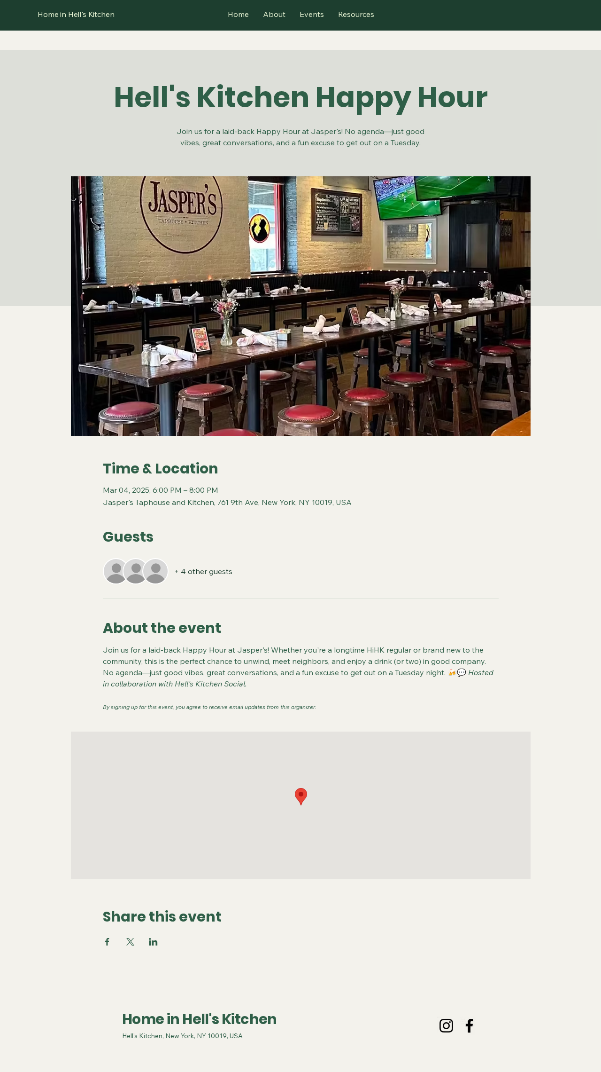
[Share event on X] (130, 942)
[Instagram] (446, 1026)
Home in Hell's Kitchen (199, 1019)
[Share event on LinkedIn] (153, 942)
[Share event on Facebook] (107, 942)
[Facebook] (469, 1026)
